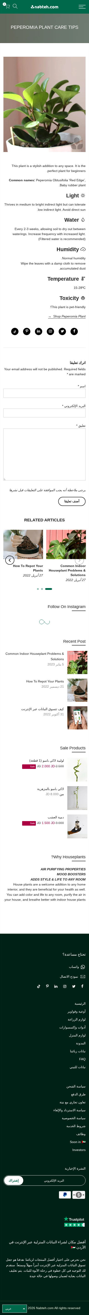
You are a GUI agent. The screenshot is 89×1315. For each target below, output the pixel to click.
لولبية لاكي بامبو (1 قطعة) (46, 760)
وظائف (81, 1134)
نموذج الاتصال (69, 976)
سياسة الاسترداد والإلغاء (69, 1110)
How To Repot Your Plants (45, 681)
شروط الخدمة (76, 1126)
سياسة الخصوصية (74, 1118)
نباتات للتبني (78, 1067)
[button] (14, 1309)
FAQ (82, 1059)
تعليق (81, 425)
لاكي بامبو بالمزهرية (50, 789)
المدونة (81, 1043)
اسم (82, 386)
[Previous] (79, 560)
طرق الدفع (78, 1094)
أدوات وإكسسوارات (72, 1027)
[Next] (9, 560)
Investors (79, 1150)
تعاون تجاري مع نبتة (73, 1102)
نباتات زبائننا (78, 1051)
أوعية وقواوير (77, 1011)
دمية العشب (56, 817)
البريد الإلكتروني (74, 406)
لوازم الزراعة (77, 1019)
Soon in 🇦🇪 (78, 1142)
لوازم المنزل (77, 1035)
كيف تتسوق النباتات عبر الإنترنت (42, 709)
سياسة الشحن (76, 1086)
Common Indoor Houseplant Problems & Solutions (34, 656)
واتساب (74, 967)
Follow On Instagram (67, 606)
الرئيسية (80, 1003)
